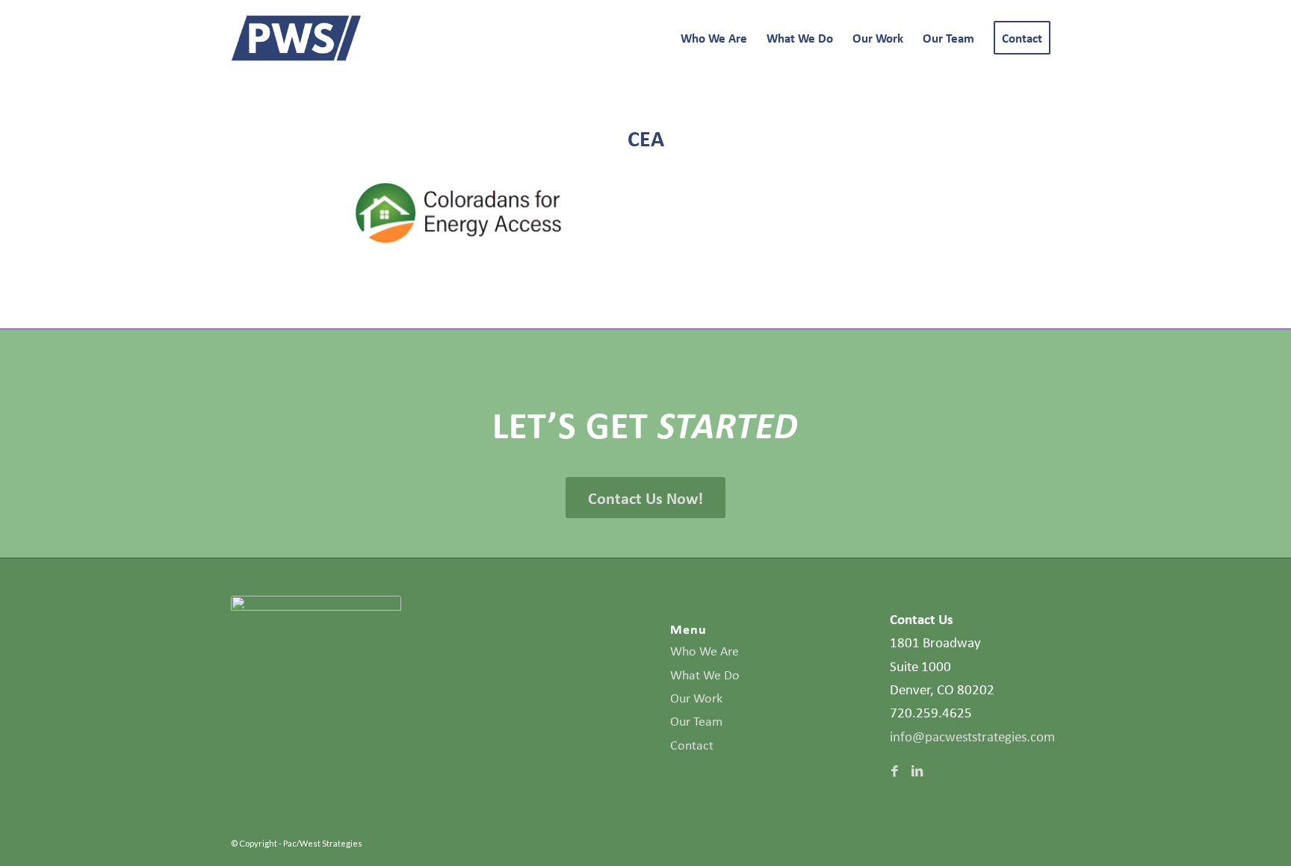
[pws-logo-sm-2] (296, 38)
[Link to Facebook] (894, 771)
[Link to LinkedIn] (916, 771)
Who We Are (704, 651)
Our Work (696, 698)
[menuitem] (714, 38)
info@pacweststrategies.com (972, 736)
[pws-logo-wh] (316, 621)
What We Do (705, 675)
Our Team (696, 721)
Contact (691, 745)
